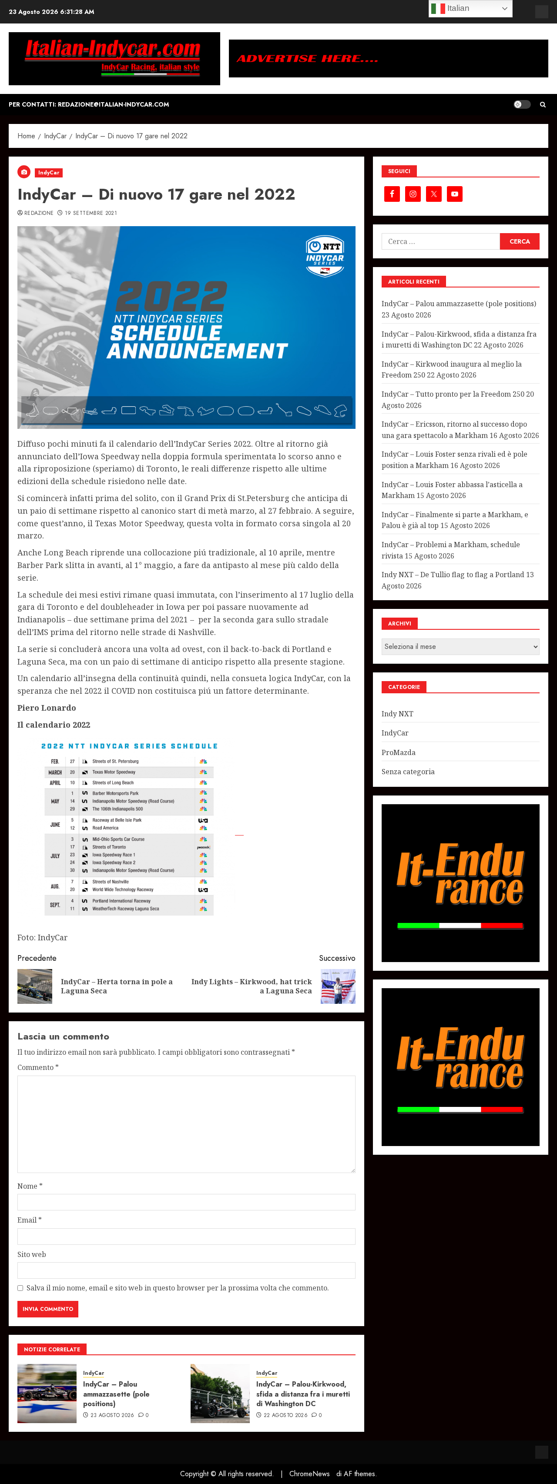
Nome (30, 1186)
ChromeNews (309, 1474)
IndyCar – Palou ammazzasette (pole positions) (116, 1394)
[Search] (542, 104)
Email (29, 1220)
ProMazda (399, 752)
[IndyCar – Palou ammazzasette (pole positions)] (47, 1393)
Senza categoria (408, 771)
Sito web (31, 1254)
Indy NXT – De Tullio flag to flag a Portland (453, 574)
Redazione (39, 213)
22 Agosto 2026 (286, 1415)
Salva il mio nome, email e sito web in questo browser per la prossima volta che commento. (178, 1288)
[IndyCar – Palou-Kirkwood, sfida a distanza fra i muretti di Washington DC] (220, 1393)
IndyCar (48, 173)
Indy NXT (397, 713)
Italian (457, 8)
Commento (38, 1067)
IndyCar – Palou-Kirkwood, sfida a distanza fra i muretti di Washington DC (303, 1394)
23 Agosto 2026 (112, 1415)
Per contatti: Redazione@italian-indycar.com (89, 104)
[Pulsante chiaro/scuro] (522, 104)
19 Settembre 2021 (91, 213)
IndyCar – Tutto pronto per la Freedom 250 (453, 394)
